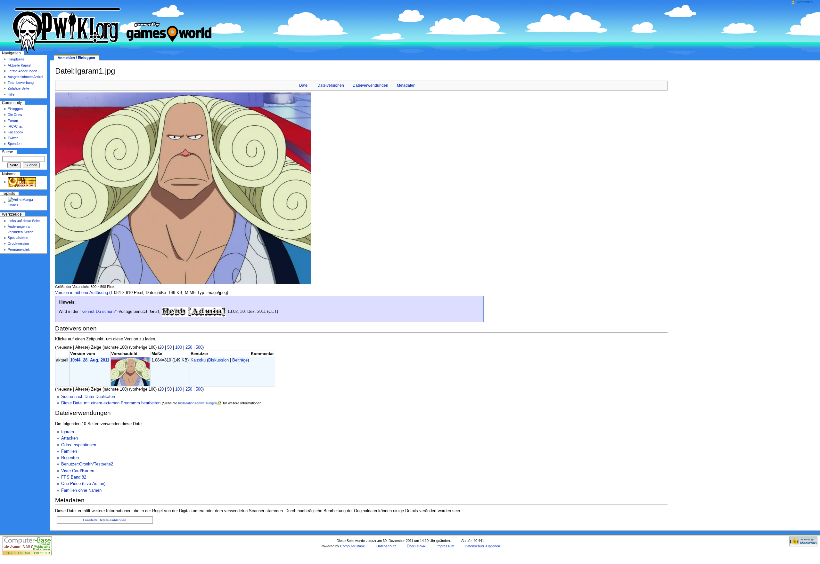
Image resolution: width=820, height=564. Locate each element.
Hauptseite (16, 59)
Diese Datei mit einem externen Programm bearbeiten (110, 403)
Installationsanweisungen (197, 403)
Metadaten (406, 85)
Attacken (69, 438)
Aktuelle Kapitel (19, 65)
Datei (303, 85)
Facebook (15, 132)
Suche (7, 152)
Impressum (445, 546)
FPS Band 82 (73, 477)
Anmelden (805, 2)
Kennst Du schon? (98, 311)
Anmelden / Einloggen (76, 58)
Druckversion (18, 243)
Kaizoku (198, 360)
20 (161, 347)
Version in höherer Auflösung (81, 292)
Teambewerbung (21, 82)
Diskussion (218, 360)
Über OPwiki (416, 546)
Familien (69, 451)
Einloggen (15, 109)
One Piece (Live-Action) (83, 483)
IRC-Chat (15, 126)
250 (188, 347)
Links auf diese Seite (24, 221)
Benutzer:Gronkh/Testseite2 (87, 464)
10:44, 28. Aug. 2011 (89, 360)
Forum (13, 121)
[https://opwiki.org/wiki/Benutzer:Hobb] (194, 311)
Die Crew (15, 114)
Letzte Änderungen (22, 71)
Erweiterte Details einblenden (104, 520)
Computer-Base (352, 546)
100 (178, 347)
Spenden (14, 144)
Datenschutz (386, 546)
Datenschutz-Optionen (482, 546)
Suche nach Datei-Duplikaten (88, 396)
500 (199, 347)
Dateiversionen (330, 85)
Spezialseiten (18, 238)
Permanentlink (19, 249)
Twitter (13, 138)
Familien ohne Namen (81, 490)
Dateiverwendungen (370, 85)
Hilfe (11, 94)
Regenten (70, 458)
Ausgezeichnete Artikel (25, 77)
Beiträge (240, 360)
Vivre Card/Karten (77, 471)
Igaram (67, 432)
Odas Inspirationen (78, 445)
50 (169, 347)
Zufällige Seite (18, 88)
